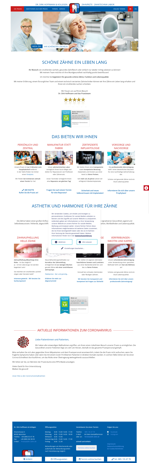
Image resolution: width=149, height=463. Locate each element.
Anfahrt (28, 459)
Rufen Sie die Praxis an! (28, 192)
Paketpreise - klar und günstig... (56, 274)
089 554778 (29, 190)
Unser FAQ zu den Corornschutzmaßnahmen (28, 376)
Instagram (114, 434)
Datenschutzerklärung (115, 446)
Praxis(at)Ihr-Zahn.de (28, 441)
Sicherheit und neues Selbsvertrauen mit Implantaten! (90, 191)
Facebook (114, 432)
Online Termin (119, 9)
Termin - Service (58, 9)
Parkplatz (30, 174)
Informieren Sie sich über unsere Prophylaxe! (121, 191)
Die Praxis (18, 9)
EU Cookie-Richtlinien (115, 449)
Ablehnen (62, 242)
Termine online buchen (86, 448)
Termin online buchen (90, 459)
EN (136, 9)
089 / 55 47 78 (90, 432)
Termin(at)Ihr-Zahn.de (91, 437)
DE (130, 9)
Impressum (111, 444)
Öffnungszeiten (60, 459)
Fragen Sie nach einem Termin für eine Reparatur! (58, 191)
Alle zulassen (87, 242)
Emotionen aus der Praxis (37, 9)
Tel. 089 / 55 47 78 (122, 459)
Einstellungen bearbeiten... (74, 248)
